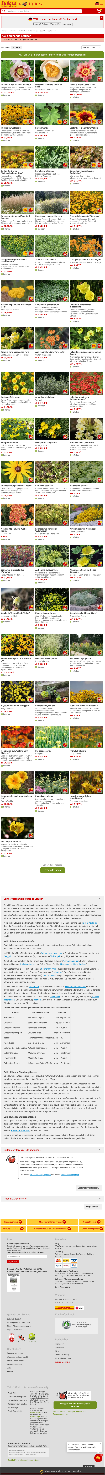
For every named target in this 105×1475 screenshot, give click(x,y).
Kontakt (10, 1371)
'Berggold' (8, 956)
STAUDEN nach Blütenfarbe (28, 31)
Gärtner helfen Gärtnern (17, 1400)
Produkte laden (52, 870)
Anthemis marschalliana (52, 953)
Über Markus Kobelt (15, 1353)
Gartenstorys (13, 1407)
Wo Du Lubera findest (15, 1361)
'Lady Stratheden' (27, 964)
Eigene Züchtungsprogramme (19, 1326)
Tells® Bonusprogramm (17, 1397)
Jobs (9, 1368)
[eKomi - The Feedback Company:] (66, 1324)
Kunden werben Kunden (17, 1404)
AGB (57, 1351)
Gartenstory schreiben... (89, 1188)
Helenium (37, 1000)
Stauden (13, 31)
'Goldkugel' (55, 956)
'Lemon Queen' (49, 975)
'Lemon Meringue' (71, 961)
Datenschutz (60, 1347)
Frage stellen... (93, 1206)
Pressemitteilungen (14, 1364)
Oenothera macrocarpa (75, 986)
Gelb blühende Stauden (48, 31)
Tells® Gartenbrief (15, 1411)
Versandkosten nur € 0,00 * (66, 1299)
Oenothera (34, 986)
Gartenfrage (35, 1416)
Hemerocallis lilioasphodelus (73, 964)
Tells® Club (12, 1393)
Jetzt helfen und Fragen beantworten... (23, 1460)
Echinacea (55, 996)
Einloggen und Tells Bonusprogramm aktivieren (75, 1405)
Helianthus (57, 972)
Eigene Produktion (14, 1330)
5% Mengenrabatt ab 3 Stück (18, 1322)
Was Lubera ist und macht (17, 1357)
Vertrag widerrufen (62, 1362)
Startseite (5, 31)
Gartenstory (35, 1412)
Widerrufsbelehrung (63, 1358)
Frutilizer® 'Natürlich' (20, 1130)
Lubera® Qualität (14, 1319)
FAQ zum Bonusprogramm (40, 1175)
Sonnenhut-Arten (48, 969)
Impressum (59, 1344)
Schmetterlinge (90, 923)
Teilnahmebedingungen (70, 1175)
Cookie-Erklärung (62, 1355)
